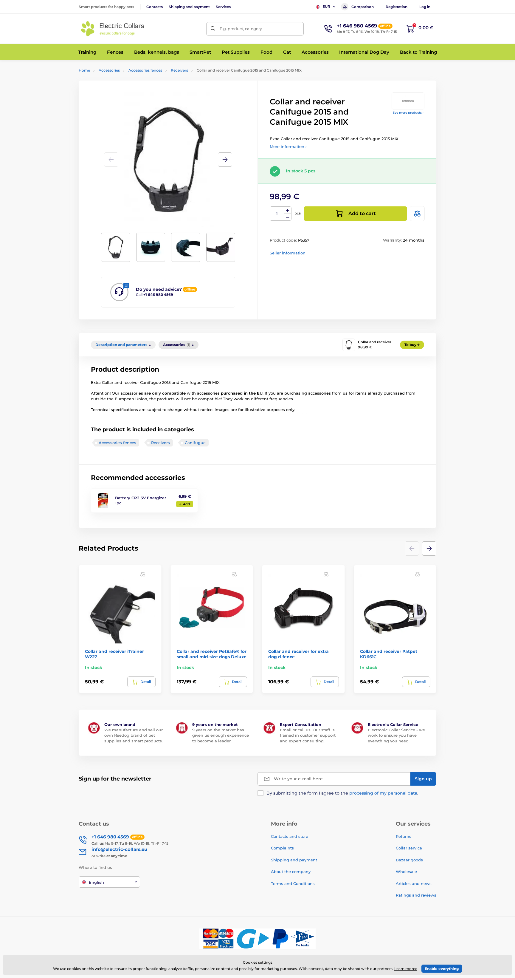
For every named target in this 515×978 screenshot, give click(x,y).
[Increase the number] (287, 210)
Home (84, 70)
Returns (403, 836)
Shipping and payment (189, 6)
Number (277, 214)
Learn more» (405, 968)
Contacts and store (289, 836)
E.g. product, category (241, 28)
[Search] (213, 28)
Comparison (362, 6)
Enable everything (442, 968)
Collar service (409, 848)
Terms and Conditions (293, 883)
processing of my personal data (383, 793)
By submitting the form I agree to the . (342, 793)
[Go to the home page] (113, 28)
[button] (225, 159)
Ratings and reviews (416, 895)
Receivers (179, 70)
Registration (396, 6)
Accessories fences (145, 70)
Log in (424, 6)
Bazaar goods (409, 860)
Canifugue (195, 442)
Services (223, 6)
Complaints (282, 848)
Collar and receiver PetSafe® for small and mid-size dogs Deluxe (211, 654)
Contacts (154, 6)
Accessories (109, 70)
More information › (288, 146)
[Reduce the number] (287, 217)
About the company (291, 871)
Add (186, 504)
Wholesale (406, 871)
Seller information (287, 253)
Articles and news (414, 883)
